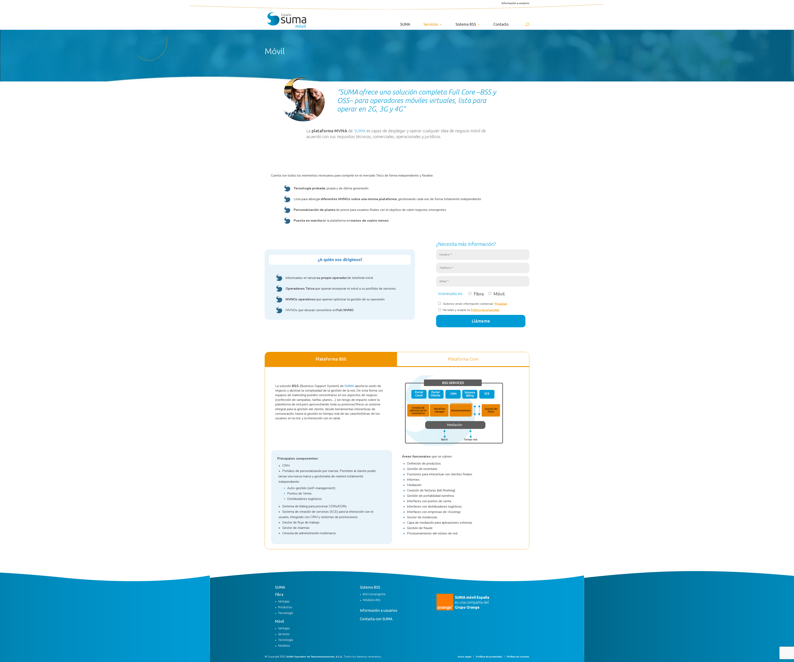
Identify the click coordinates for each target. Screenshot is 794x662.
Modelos (284, 645)
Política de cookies (518, 656)
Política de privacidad (485, 310)
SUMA (405, 24)
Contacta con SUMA (376, 619)
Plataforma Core (463, 359)
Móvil (279, 621)
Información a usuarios (515, 3)
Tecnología (285, 613)
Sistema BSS (466, 24)
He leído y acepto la (470, 310)
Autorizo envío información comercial (474, 304)
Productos (285, 607)
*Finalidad (500, 304)
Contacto (501, 24)
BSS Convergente (374, 594)
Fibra (279, 594)
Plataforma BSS (331, 359)
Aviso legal (464, 656)
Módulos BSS (371, 600)
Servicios (430, 24)
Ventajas (284, 601)
